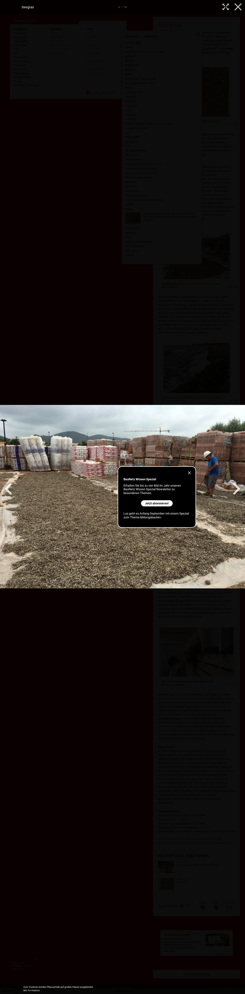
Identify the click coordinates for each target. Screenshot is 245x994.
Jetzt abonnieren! (157, 503)
